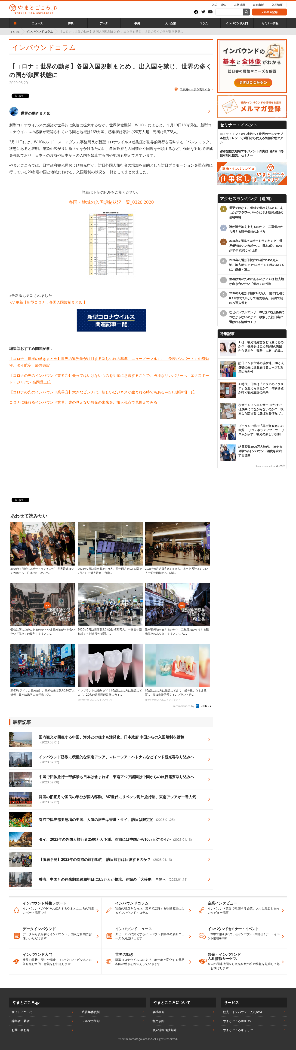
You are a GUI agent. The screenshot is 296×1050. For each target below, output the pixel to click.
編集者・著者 (21, 1021)
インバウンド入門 (237, 23)
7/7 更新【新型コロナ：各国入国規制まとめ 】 (48, 302)
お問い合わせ (21, 1030)
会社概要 (158, 1012)
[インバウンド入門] (252, 41)
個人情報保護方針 (164, 1030)
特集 (71, 23)
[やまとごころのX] (204, 12)
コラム (204, 23)
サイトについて (22, 1012)
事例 (137, 23)
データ (104, 23)
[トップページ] (15, 23)
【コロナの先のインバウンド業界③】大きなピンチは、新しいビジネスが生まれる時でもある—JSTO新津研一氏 (102, 392)
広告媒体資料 (91, 1012)
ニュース (37, 23)
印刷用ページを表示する (195, 89)
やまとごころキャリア (238, 1030)
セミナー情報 (270, 23)
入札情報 (277, 5)
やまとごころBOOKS (237, 1021)
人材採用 (239, 5)
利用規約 (158, 1021)
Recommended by (184, 706)
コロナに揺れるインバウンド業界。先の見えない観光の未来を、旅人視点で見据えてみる (83, 402)
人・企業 (170, 23)
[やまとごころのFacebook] (197, 12)
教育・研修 (219, 5)
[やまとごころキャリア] (252, 164)
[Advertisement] (111, 451)
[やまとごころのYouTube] (211, 12)
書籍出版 (258, 5)
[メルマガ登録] (252, 97)
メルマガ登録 (269, 12)
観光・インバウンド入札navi (242, 1012)
